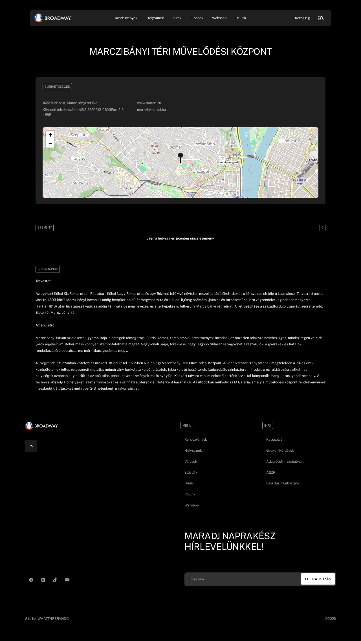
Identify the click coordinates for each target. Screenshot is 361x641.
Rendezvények (195, 439)
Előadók (196, 18)
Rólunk (240, 18)
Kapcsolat (274, 439)
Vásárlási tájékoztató (282, 483)
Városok (190, 461)
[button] (180, 158)
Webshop (219, 18)
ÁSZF (270, 472)
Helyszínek (155, 18)
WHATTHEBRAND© (53, 618)
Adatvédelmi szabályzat (285, 461)
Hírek (177, 18)
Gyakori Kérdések (280, 450)
